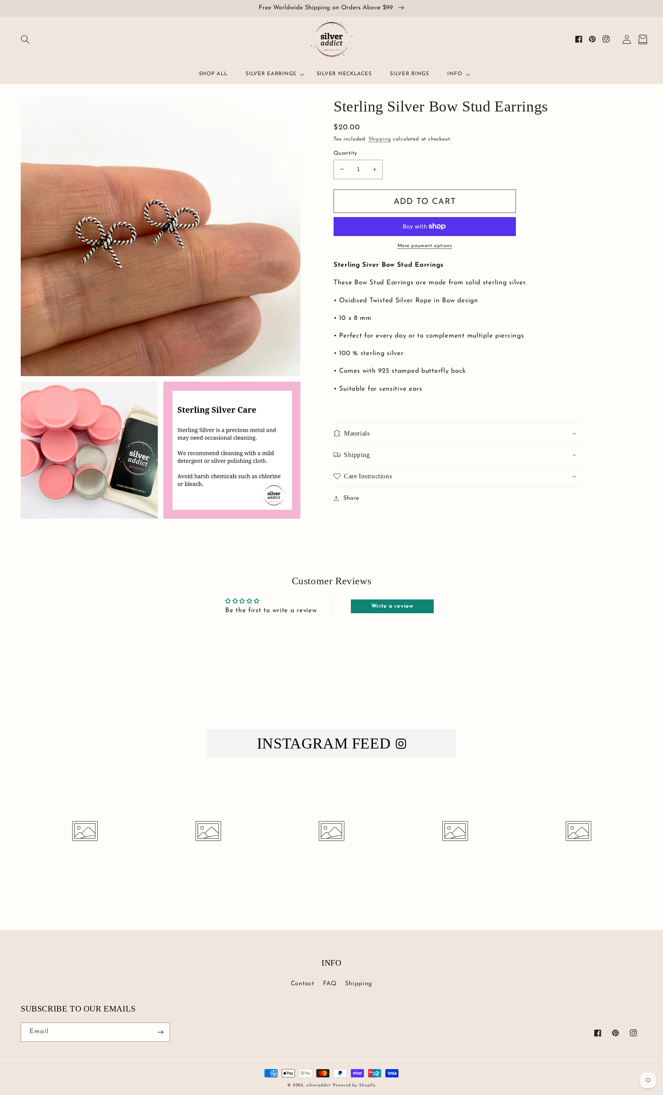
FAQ (330, 984)
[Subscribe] (160, 1032)
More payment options (424, 245)
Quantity (345, 153)
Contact (302, 984)
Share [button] (351, 498)
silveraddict (318, 1085)
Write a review (392, 606)
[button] (25, 39)
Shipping (379, 139)
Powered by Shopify (354, 1085)
